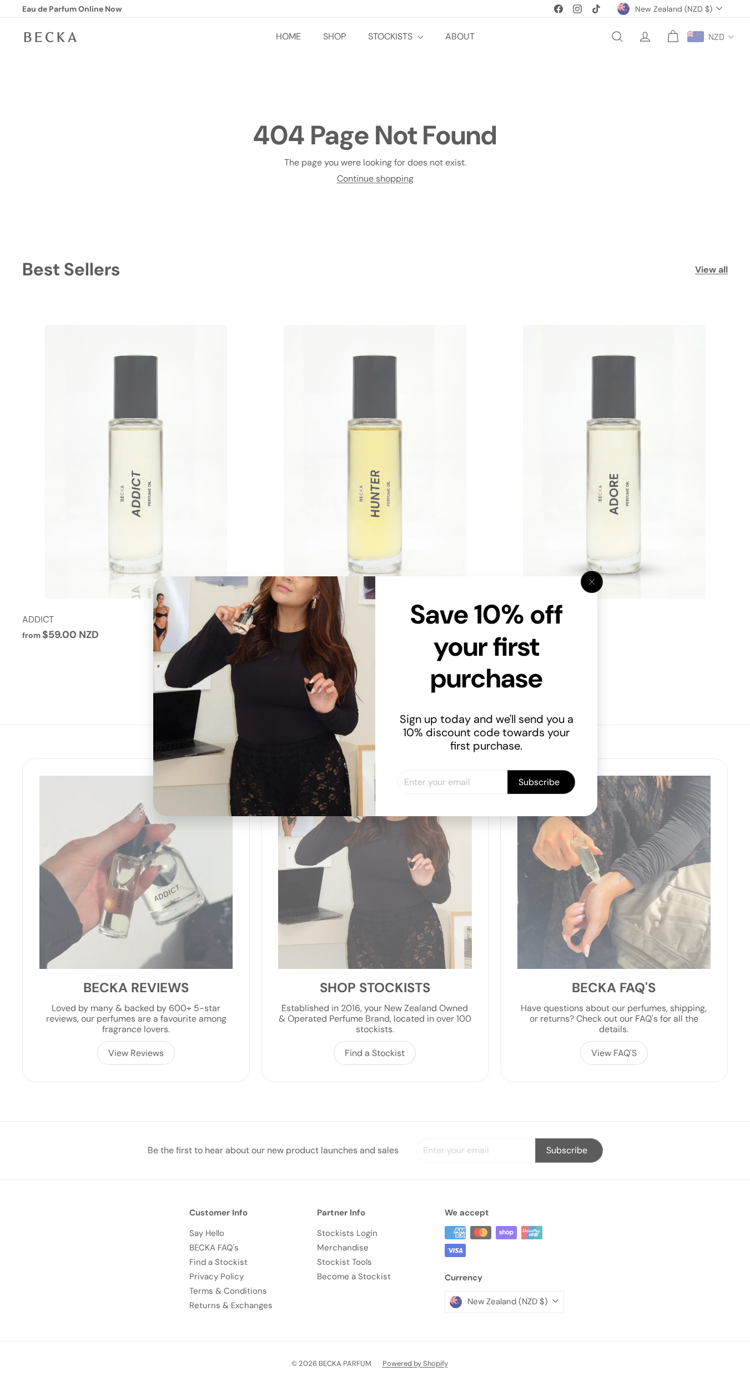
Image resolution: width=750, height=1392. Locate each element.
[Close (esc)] (592, 582)
